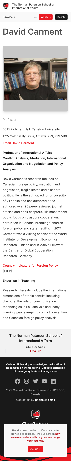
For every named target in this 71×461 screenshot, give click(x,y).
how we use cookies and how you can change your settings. (35, 437)
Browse (8, 17)
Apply (44, 16)
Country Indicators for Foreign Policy (30, 265)
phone (39, 399)
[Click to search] (35, 17)
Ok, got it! (35, 448)
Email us (35, 351)
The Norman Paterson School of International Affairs (33, 6)
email (51, 399)
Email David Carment (18, 143)
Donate (61, 16)
